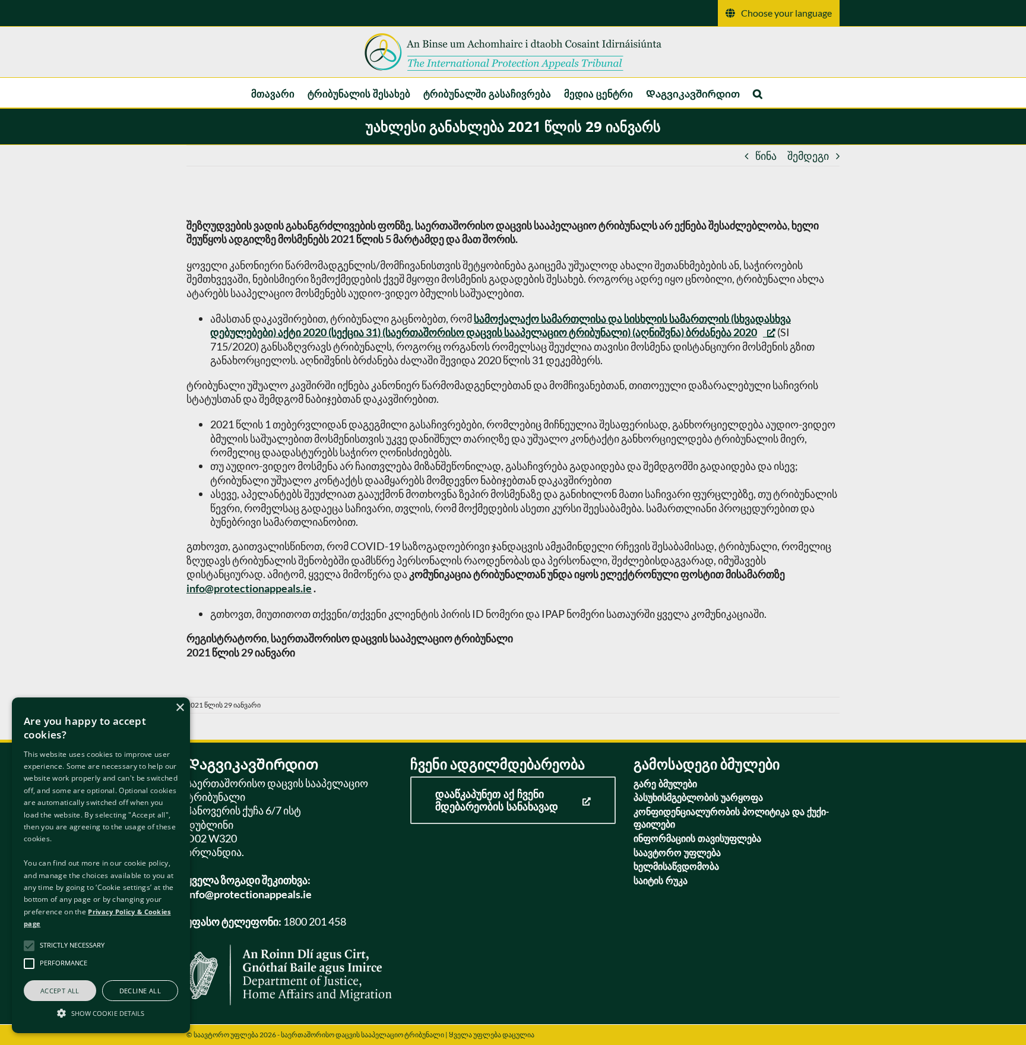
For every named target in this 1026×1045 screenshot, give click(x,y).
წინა (766, 155)
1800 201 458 (314, 921)
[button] (757, 93)
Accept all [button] (60, 990)
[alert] (101, 865)
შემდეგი (808, 155)
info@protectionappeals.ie (249, 588)
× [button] (179, 707)
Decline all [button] (140, 990)
